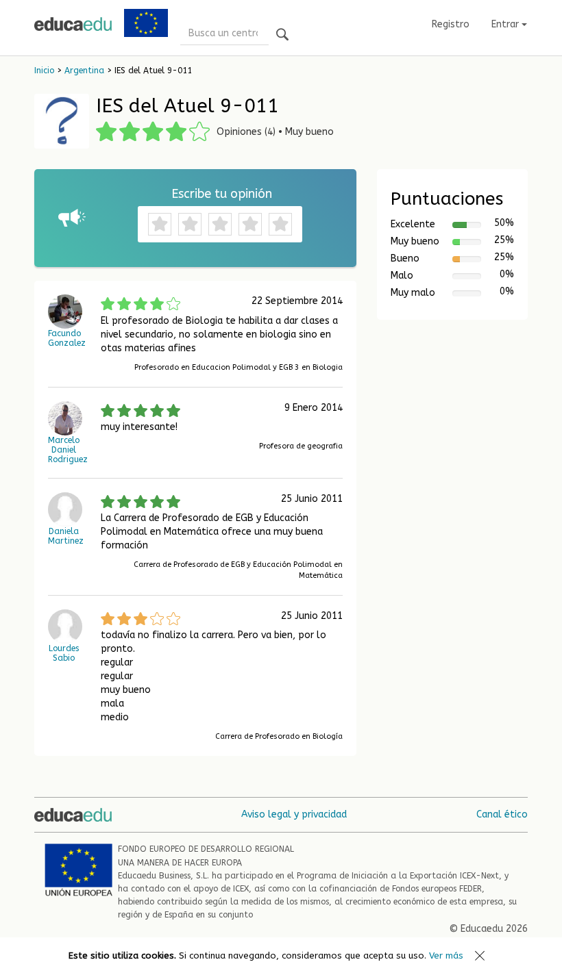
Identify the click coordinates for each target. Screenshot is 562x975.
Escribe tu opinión (221, 193)
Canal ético (502, 814)
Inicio (44, 70)
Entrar (506, 24)
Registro (450, 24)
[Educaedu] (73, 24)
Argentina (84, 70)
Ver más (446, 955)
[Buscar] (282, 35)
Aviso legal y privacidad (294, 814)
